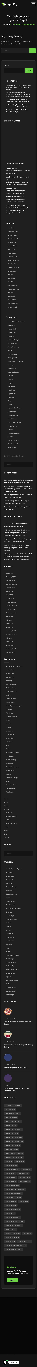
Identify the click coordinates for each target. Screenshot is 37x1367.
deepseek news (11, 1201)
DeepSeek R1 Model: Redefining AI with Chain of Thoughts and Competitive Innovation (17, 210)
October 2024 (12, 264)
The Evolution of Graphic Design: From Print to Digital (17, 111)
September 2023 (13, 289)
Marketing (11, 397)
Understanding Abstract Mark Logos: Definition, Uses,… (17, 1089)
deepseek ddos (24, 1181)
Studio (7, 827)
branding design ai (12, 1133)
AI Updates (11, 325)
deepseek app (10, 1173)
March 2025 (12, 253)
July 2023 (11, 293)
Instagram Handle (11, 823)
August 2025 (12, 246)
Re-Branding (12, 419)
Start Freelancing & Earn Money (14, 456)
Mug (9, 401)
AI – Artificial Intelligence (16, 322)
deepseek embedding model (15, 1189)
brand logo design (12, 1149)
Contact (7, 837)
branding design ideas (13, 1145)
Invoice (10, 379)
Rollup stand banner (15, 422)
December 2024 (13, 260)
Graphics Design (13, 372)
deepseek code (11, 1181)
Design (10, 350)
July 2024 (11, 275)
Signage (10, 429)
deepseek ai (20, 1161)
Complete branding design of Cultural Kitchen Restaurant (16, 192)
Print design (12, 412)
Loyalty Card (12, 394)
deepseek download (12, 1185)
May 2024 (11, 282)
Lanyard (10, 383)
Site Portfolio (9, 813)
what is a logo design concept (16, 1245)
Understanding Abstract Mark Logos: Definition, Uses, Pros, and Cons (18, 106)
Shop (6, 830)
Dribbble (8, 820)
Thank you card (13, 440)
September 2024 (13, 267)
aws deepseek (10, 1109)
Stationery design (14, 433)
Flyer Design (12, 368)
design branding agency (13, 1225)
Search (6, 65)
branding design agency (13, 1129)
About (6, 802)
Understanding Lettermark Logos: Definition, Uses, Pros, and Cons (17, 183)
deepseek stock (11, 1205)
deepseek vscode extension (15, 1221)
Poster (10, 404)
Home (6, 799)
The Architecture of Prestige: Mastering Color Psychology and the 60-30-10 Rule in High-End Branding (18, 94)
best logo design (11, 1117)
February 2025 (13, 257)
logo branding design (13, 1233)
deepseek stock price (13, 1209)
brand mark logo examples (14, 1153)
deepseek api (26, 1169)
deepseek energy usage (13, 1193)
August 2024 (12, 271)
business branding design (14, 1157)
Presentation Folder (14, 408)
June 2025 (11, 249)
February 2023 (13, 303)
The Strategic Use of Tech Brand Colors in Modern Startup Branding (17, 101)
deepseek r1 (24, 1201)
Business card (12, 343)
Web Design (12, 447)
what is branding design (13, 1249)
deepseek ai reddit (12, 1169)
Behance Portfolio (11, 816)
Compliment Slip (13, 347)
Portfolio (7, 809)
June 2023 (11, 296)
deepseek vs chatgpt (13, 1217)
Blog (5, 834)
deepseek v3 (10, 1213)
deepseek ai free (11, 1165)
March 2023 (12, 300)
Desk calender (13, 354)
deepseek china (24, 1177)
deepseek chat (10, 1177)
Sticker (10, 437)
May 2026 (11, 228)
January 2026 (12, 235)
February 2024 (13, 285)
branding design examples (14, 1141)
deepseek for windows (13, 1197)
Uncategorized (13, 444)
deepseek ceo (23, 1173)
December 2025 (13, 239)
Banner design (12, 329)
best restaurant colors (13, 1121)
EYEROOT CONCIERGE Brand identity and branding (18, 172)
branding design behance (14, 1137)
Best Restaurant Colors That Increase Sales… (17, 1023)
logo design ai (10, 1241)
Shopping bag (12, 426)
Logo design (27, 1233)
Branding (11, 336)
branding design (11, 1125)
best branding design (12, 1113)
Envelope (11, 365)
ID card (10, 376)
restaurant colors (24, 1241)
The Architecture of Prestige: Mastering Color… (18, 1046)
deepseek (9, 1161)
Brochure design (13, 340)
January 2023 (12, 307)
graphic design (10, 1229)
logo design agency (12, 1237)
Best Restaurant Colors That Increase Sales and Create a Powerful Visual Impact (18, 87)
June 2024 (11, 278)
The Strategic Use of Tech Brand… (16, 1068)
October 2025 (12, 242)
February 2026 (13, 231)
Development (12, 358)
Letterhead (11, 386)
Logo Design (12, 390)
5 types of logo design (13, 1105)
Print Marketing (13, 415)
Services (7, 806)
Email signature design (15, 361)
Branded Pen (12, 333)
